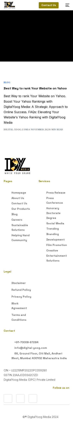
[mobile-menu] (65, 5)
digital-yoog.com (15, 129)
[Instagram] (33, 398)
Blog (7, 82)
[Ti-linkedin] (8, 398)
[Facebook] (20, 398)
